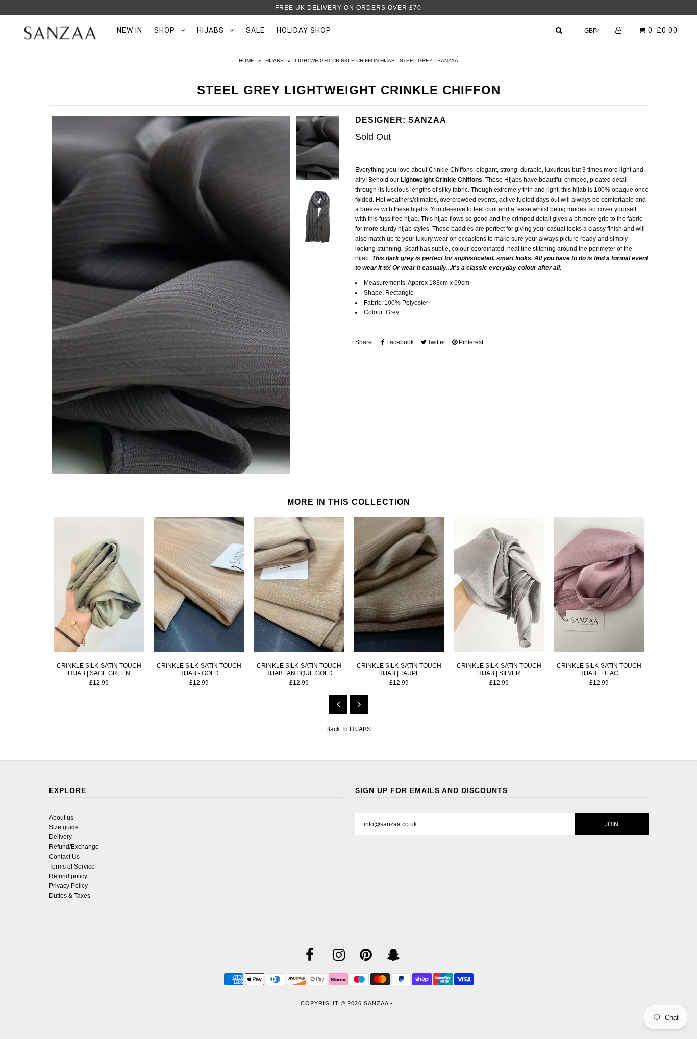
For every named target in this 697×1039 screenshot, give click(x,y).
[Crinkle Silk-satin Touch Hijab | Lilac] (599, 649)
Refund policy (68, 876)
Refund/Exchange (74, 846)
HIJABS (210, 30)
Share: (364, 342)
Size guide (64, 827)
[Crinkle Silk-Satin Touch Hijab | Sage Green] (99, 649)
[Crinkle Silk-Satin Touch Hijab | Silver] (499, 649)
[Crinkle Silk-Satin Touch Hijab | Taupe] (399, 649)
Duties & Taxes (69, 895)
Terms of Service (72, 866)
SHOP (164, 30)
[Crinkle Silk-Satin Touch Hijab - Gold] (199, 649)
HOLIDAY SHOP (304, 30)
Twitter (435, 342)
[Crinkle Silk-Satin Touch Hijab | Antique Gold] (299, 649)
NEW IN (129, 30)
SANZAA (376, 1003)
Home (246, 60)
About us (61, 817)
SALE (255, 30)
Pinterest (470, 342)
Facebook (399, 342)
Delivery (60, 836)
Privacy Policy (68, 885)
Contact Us (64, 856)
